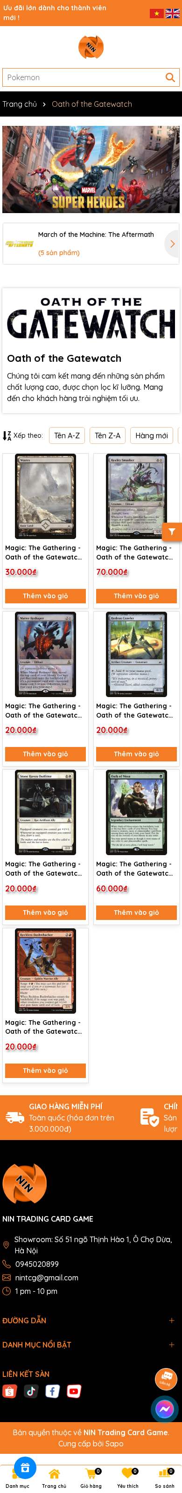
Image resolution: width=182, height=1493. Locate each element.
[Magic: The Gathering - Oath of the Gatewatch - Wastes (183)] (45, 496)
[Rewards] (25, 1468)
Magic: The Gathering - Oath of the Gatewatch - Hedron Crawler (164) (134, 711)
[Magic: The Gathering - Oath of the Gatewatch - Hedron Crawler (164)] (136, 654)
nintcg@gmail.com (46, 1277)
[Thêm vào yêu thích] (78, 464)
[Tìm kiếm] (170, 77)
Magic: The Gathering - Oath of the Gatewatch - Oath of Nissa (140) (134, 869)
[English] (173, 12)
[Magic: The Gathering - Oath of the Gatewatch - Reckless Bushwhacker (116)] (45, 971)
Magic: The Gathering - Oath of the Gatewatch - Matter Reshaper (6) (43, 711)
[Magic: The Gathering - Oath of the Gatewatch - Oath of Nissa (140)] (136, 812)
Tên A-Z (67, 435)
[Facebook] (52, 1390)
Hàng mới (151, 435)
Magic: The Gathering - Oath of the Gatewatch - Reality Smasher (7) (134, 553)
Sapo (114, 1443)
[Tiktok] (31, 1390)
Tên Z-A (107, 435)
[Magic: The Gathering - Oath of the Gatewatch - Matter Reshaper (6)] (45, 654)
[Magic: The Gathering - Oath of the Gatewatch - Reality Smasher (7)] (136, 496)
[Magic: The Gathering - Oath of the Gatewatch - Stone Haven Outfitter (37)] (45, 812)
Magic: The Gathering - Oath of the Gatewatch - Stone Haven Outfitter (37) (44, 869)
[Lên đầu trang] (163, 1437)
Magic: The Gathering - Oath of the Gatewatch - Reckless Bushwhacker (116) (44, 1027)
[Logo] (91, 47)
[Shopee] (9, 1390)
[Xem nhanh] (78, 497)
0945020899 (37, 1264)
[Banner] (91, 169)
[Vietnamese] (158, 12)
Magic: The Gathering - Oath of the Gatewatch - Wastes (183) (43, 553)
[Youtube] (74, 1390)
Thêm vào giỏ (45, 596)
